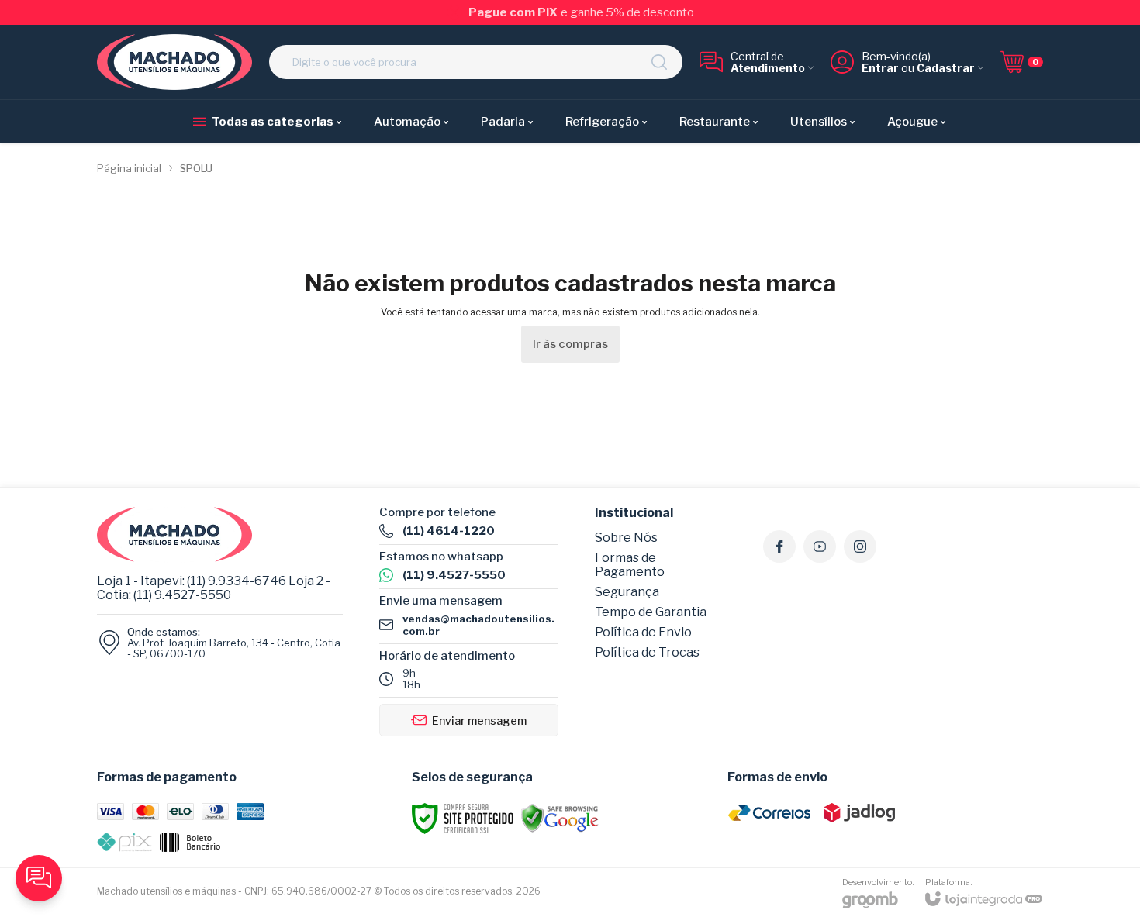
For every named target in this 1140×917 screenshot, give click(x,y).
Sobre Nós (626, 537)
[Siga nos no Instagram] (860, 546)
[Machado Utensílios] (174, 62)
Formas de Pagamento (630, 564)
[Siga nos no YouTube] (819, 546)
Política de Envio (643, 632)
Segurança (627, 591)
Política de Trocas (647, 652)
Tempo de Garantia (650, 612)
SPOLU (196, 168)
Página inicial (129, 168)
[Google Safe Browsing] (560, 817)
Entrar (880, 68)
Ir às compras (570, 344)
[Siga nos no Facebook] (779, 546)
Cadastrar (946, 68)
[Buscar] (659, 62)
